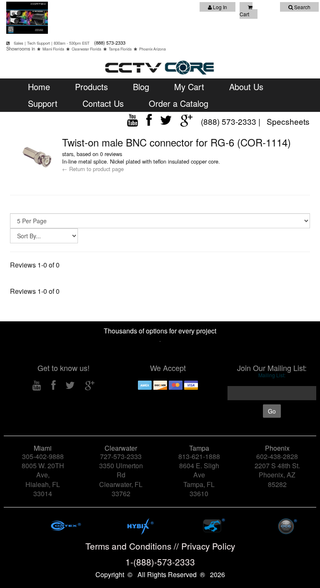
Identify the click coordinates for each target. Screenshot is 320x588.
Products (91, 87)
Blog (141, 87)
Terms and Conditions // (133, 546)
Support (43, 103)
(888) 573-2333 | (231, 121)
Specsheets (288, 121)
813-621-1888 (199, 456)
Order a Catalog (178, 103)
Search (301, 6)
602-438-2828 (277, 456)
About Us (246, 87)
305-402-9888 (43, 456)
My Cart (189, 87)
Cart (244, 14)
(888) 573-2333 (109, 42)
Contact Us (103, 103)
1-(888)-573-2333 (160, 561)
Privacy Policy (208, 546)
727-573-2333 (121, 456)
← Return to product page (93, 169)
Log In (219, 6)
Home (39, 87)
